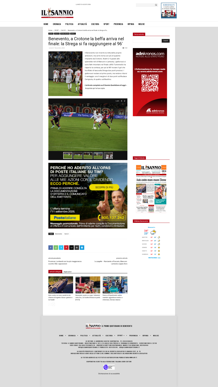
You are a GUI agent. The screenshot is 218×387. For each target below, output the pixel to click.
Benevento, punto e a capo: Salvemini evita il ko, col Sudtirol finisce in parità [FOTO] (88, 297)
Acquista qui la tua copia (95, 88)
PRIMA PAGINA (65, 33)
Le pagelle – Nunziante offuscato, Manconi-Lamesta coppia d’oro (111, 262)
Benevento (58, 234)
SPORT (56, 30)
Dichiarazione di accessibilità (109, 374)
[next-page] (53, 304)
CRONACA (52, 292)
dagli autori (68, 272)
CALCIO (63, 30)
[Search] (156, 5)
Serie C (66, 234)
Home (50, 30)
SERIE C (73, 33)
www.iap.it (133, 357)
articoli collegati (55, 272)
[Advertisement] (117, 13)
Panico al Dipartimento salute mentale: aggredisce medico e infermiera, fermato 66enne (113, 297)
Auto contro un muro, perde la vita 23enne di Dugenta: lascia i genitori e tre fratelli (60, 297)
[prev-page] (49, 304)
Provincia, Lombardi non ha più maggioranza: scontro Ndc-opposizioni (65, 262)
